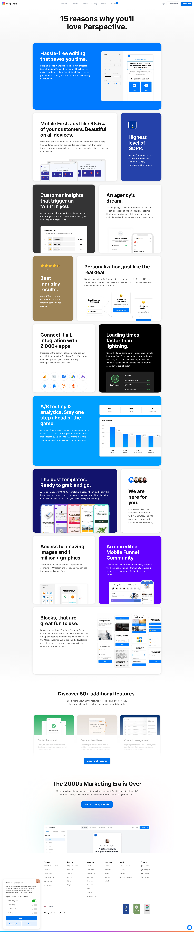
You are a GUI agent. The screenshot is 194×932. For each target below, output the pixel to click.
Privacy (122, 869)
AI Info (107, 881)
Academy (90, 877)
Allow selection (13, 924)
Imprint (122, 873)
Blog (88, 888)
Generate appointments (51, 866)
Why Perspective (73, 866)
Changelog (90, 892)
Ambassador (91, 869)
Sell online (47, 870)
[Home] (9, 3)
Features (70, 869)
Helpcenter (90, 885)
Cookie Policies (125, 866)
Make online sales (49, 877)
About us (108, 866)
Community (90, 881)
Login (69, 885)
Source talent (48, 873)
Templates (75, 4)
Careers (113, 4)
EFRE (107, 873)
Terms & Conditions (126, 877)
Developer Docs (92, 896)
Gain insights (48, 881)
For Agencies (48, 885)
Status (69, 881)
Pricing (94, 4)
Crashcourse (91, 873)
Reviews (85, 4)
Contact (108, 869)
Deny (29, 924)
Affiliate (89, 866)
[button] (64, 4)
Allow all (21, 918)
